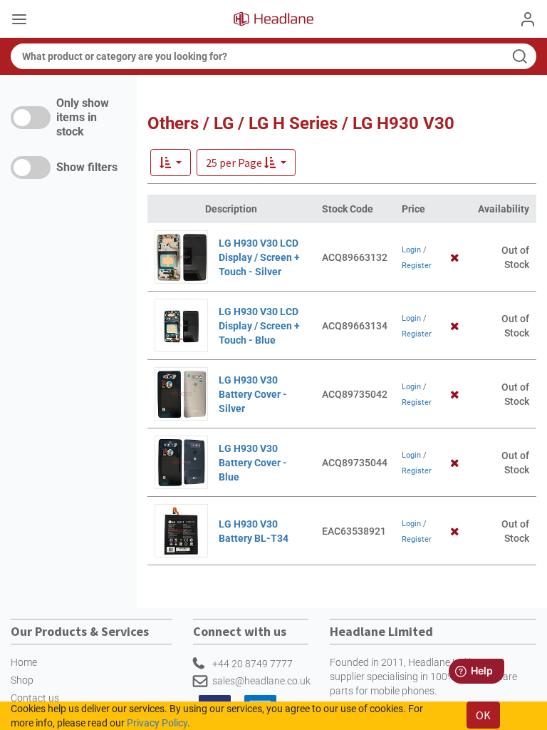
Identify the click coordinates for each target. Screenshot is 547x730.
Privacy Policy (157, 723)
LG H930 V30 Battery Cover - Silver (253, 394)
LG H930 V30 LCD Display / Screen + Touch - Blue (259, 326)
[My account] (527, 19)
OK (483, 715)
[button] (246, 162)
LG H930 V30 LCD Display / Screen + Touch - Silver (259, 257)
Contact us (35, 698)
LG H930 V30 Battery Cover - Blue (253, 463)
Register (417, 265)
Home (24, 662)
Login (411, 250)
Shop (22, 680)
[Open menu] (19, 20)
